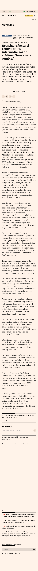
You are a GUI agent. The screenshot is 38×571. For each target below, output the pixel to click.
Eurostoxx (10, 553)
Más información (6, 439)
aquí (30, 444)
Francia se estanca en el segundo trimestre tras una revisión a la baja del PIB (18, 521)
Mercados (8, 25)
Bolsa (4, 30)
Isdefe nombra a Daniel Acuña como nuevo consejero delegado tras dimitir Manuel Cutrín (18, 515)
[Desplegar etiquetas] (34, 430)
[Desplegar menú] (3, 15)
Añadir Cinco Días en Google (12, 101)
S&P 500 (17, 11)
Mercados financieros (8, 430)
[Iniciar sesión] (34, 15)
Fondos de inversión (23, 30)
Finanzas (18, 430)
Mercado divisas (11, 30)
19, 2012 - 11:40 (19, 91)
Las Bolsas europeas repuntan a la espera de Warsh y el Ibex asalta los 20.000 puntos (23, 37)
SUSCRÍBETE (28, 15)
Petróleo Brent (31, 11)
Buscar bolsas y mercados (11, 544)
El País (33, 19)
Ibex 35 (5, 11)
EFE (19, 89)
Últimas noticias (8, 511)
